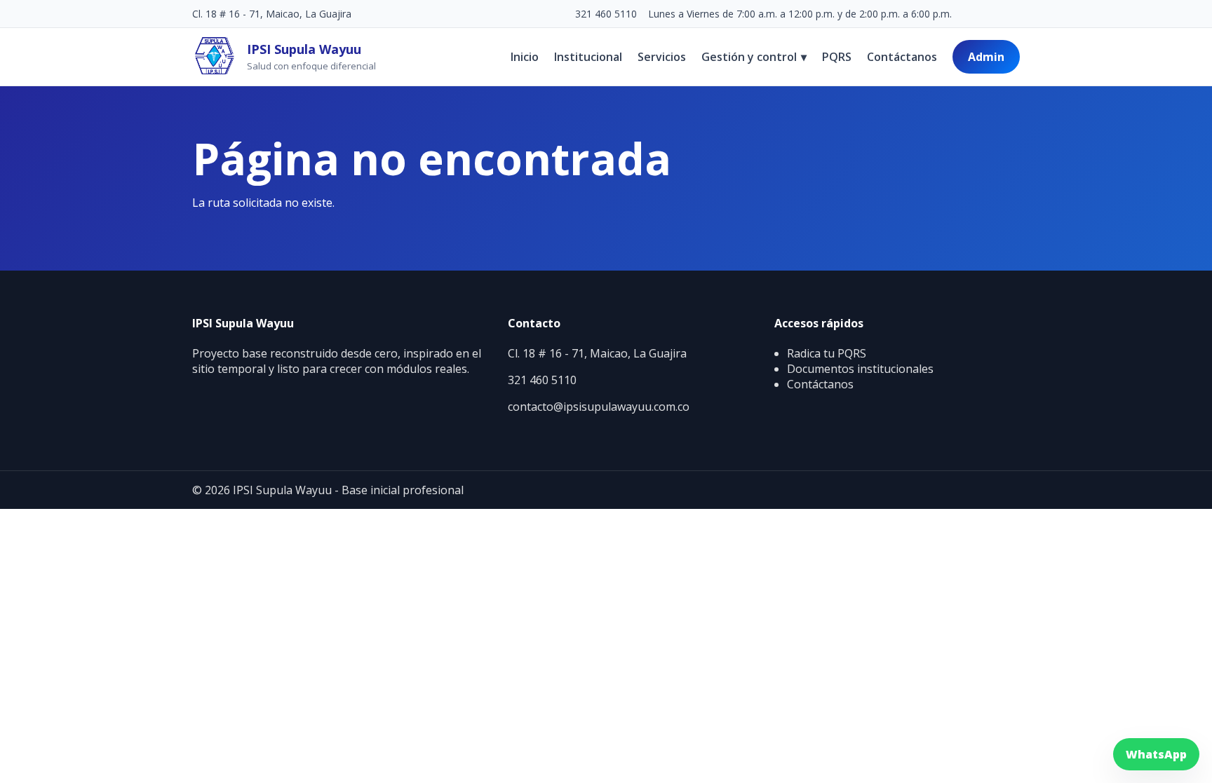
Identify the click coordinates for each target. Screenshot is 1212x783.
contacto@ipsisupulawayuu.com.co (598, 406)
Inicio (525, 56)
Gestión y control (754, 56)
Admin (986, 56)
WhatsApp (1156, 754)
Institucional (588, 56)
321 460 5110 (606, 13)
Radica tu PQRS (826, 353)
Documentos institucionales (860, 368)
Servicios (662, 56)
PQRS (836, 56)
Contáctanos (902, 56)
